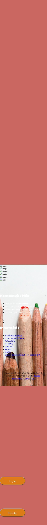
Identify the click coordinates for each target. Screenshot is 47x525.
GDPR (8, 352)
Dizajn (27, 378)
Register (12, 513)
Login (12, 481)
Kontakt (8, 349)
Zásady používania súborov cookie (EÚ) (22, 355)
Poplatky (9, 344)
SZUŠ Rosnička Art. (13, 335)
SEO (33, 378)
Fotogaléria (10, 341)
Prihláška (9, 346)
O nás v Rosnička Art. (14, 338)
